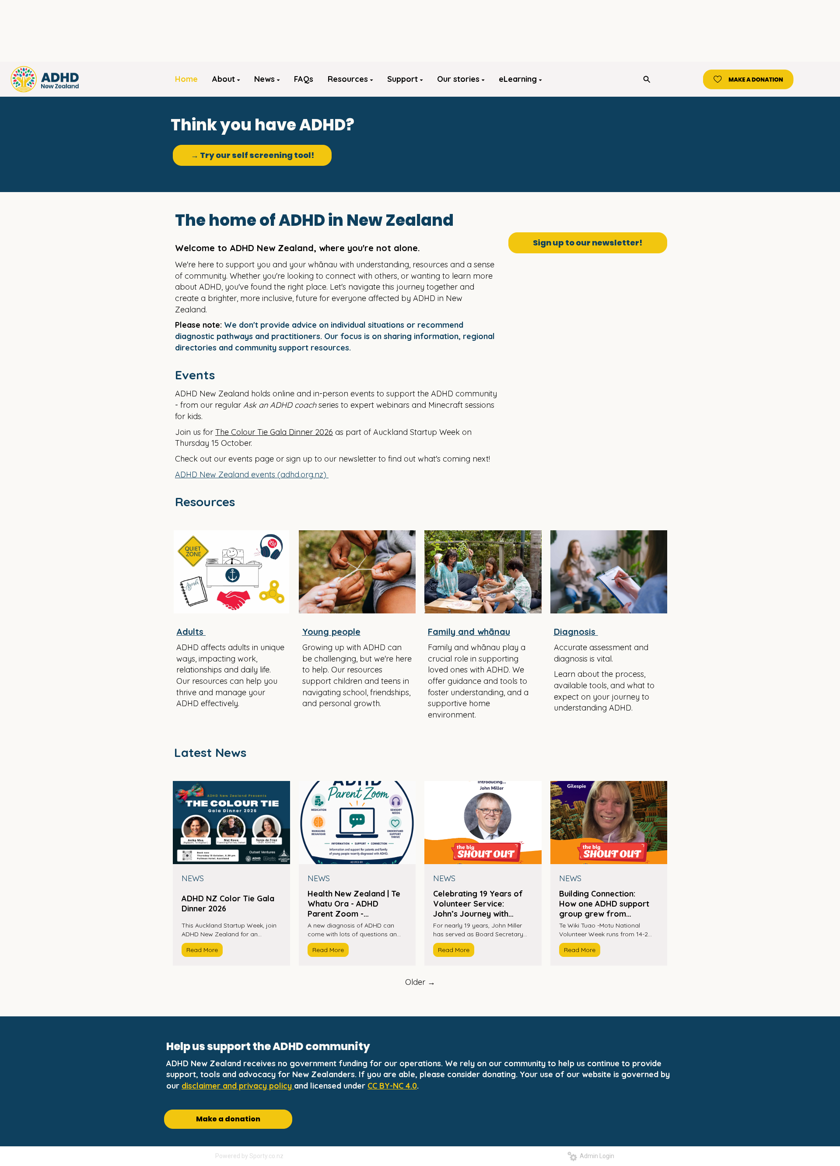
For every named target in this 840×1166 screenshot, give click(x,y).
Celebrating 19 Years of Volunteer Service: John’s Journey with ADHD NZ (478, 904)
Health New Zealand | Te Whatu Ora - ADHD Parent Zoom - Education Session (354, 904)
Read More (202, 950)
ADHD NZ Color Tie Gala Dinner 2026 (228, 903)
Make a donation (228, 1119)
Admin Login (595, 1155)
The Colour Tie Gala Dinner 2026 (274, 432)
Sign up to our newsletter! (587, 242)
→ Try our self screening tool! (252, 155)
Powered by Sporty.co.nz (249, 1155)
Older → (420, 982)
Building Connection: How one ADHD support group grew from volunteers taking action (605, 904)
